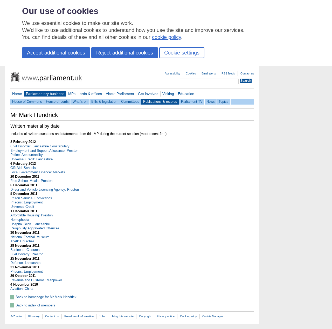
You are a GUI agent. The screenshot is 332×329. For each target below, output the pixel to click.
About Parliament (120, 94)
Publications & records (160, 102)
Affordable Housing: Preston (31, 215)
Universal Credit (22, 207)
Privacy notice (166, 316)
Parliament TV (192, 102)
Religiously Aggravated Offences (34, 228)
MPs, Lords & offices (85, 94)
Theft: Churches (22, 241)
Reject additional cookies (124, 53)
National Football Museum (30, 237)
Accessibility (172, 73)
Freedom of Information (79, 316)
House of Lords (57, 102)
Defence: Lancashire (25, 263)
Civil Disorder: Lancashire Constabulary (40, 146)
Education (186, 94)
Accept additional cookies (56, 53)
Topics (224, 102)
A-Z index (16, 316)
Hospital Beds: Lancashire (30, 224)
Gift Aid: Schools (23, 168)
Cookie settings (181, 53)
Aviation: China (21, 289)
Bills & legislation (104, 102)
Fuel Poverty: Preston (26, 254)
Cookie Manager (212, 316)
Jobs (102, 316)
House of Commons (27, 102)
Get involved (148, 94)
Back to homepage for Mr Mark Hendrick (46, 297)
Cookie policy (188, 316)
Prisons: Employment (26, 202)
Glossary (34, 316)
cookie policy (166, 37)
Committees (130, 102)
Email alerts (209, 73)
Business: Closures (25, 250)
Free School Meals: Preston (31, 181)
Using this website (122, 316)
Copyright (145, 316)
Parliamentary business (45, 94)
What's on (80, 102)
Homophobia (19, 220)
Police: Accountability (26, 155)
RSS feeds (228, 73)
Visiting (168, 94)
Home (17, 94)
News (210, 102)
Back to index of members (35, 305)
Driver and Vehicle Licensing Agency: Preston (44, 189)
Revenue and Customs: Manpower (36, 280)
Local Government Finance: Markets (37, 172)
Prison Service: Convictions (31, 198)
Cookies (191, 73)
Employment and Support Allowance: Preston (44, 151)
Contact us (247, 73)
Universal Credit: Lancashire (31, 159)
